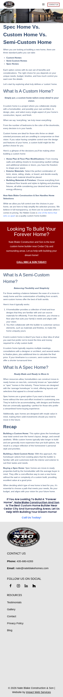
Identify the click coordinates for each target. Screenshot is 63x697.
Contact (11, 616)
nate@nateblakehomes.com (32, 568)
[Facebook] (10, 585)
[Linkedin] (26, 585)
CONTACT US (53, 4)
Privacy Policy (15, 623)
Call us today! (31, 517)
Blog (9, 630)
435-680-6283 (25, 561)
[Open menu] (43, 4)
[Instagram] (18, 585)
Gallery (11, 609)
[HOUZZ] (34, 585)
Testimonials (14, 602)
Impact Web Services (38, 692)
